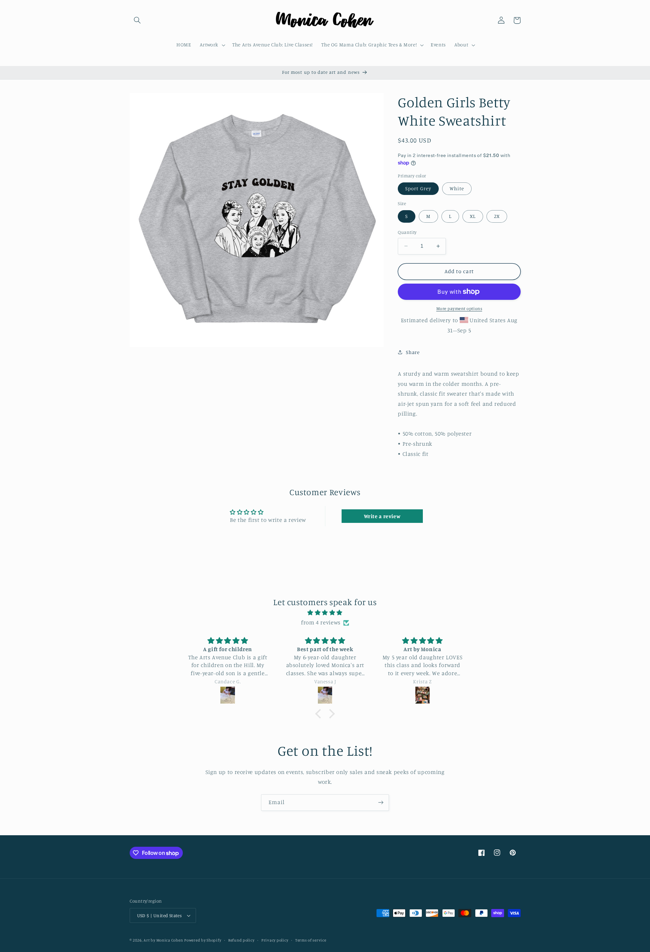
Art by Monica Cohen (163, 940)
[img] (325, 613)
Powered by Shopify (202, 940)
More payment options (459, 308)
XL (473, 216)
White (457, 188)
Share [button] (412, 352)
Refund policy (241, 940)
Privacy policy (274, 940)
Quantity (407, 232)
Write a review (382, 516)
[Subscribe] (381, 802)
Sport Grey (418, 188)
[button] (137, 20)
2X (497, 216)
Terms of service (310, 940)
